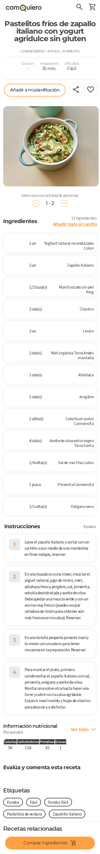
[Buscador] (79, 7)
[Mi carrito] (92, 7)
